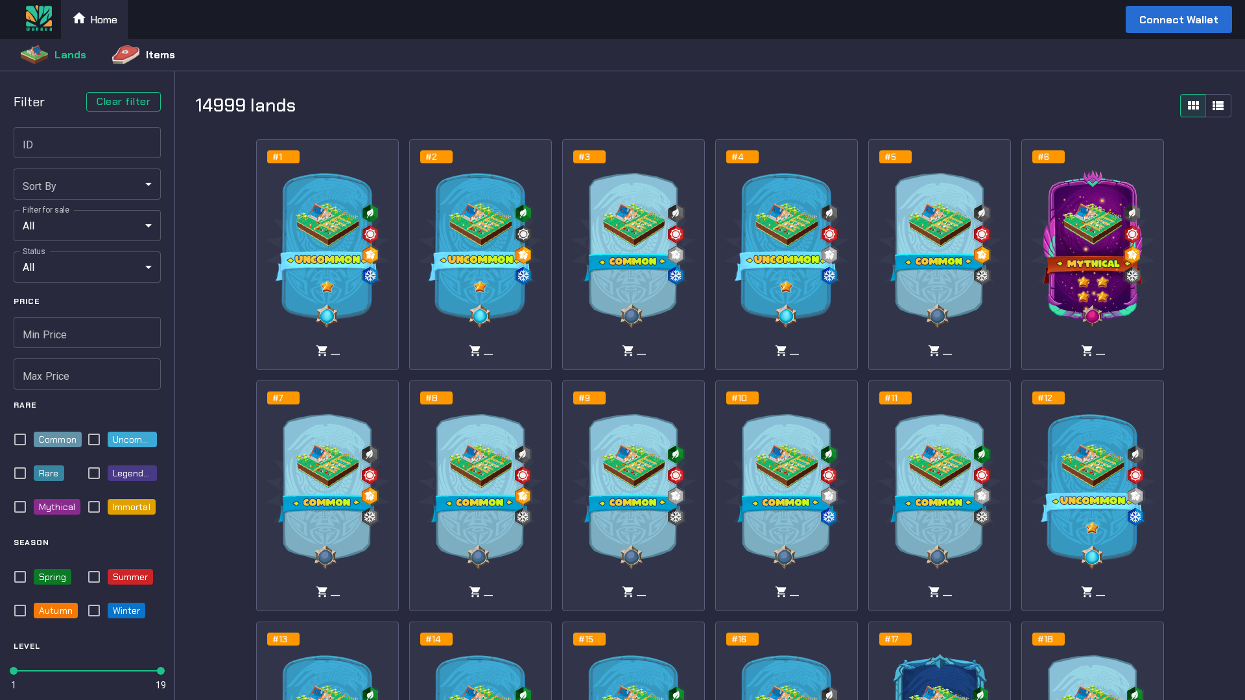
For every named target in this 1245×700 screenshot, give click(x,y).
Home (103, 20)
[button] (87, 184)
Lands (70, 55)
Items (160, 55)
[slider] (14, 671)
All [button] (28, 226)
